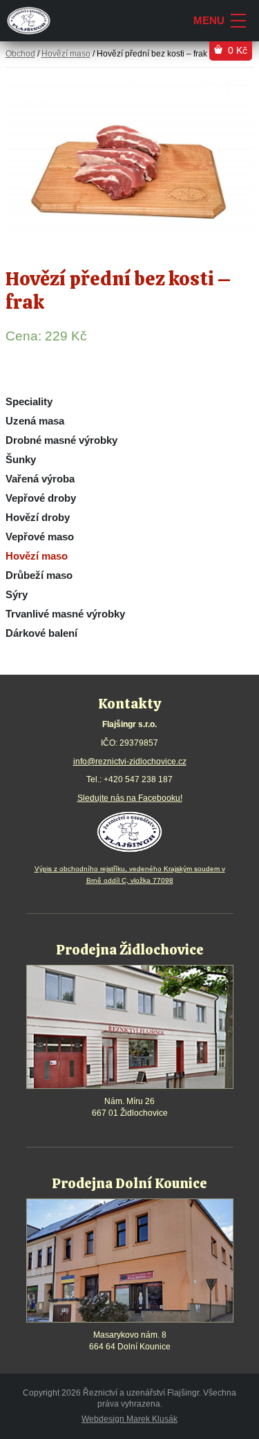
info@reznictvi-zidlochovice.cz (129, 761)
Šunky (21, 459)
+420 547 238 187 (138, 779)
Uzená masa (35, 421)
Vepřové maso (40, 536)
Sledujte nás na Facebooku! (129, 798)
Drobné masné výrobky (61, 440)
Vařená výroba (40, 478)
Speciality (29, 401)
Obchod (20, 54)
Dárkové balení (41, 633)
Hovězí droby (38, 517)
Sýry (17, 594)
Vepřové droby (41, 498)
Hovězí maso (37, 556)
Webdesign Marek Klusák (129, 1419)
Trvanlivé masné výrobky (65, 614)
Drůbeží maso (39, 575)
